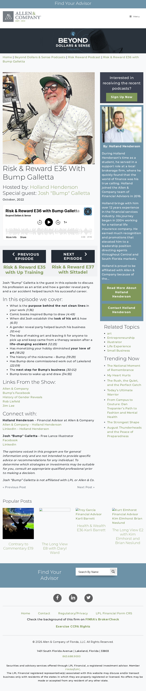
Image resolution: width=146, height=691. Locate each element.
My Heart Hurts (119, 375)
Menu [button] (136, 16)
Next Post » (86, 487)
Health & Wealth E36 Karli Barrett (91, 528)
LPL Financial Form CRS (114, 613)
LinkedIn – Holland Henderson (26, 429)
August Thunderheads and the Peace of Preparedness (124, 432)
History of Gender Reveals (22, 397)
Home (25, 613)
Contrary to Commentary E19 (18, 546)
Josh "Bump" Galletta (64, 193)
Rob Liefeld (11, 401)
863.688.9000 (71, 656)
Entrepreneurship (121, 337)
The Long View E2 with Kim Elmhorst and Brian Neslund (127, 536)
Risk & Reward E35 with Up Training (24, 265)
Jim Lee (9, 405)
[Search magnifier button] (113, 571)
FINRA (69, 669)
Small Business (118, 350)
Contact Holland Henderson (121, 310)
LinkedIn (9, 444)
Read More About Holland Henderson (121, 292)
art (109, 333)
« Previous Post (14, 487)
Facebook (10, 440)
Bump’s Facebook (16, 393)
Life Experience (119, 346)
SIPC (77, 669)
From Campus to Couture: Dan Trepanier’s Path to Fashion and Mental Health (122, 408)
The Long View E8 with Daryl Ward (55, 548)
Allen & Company (16, 388)
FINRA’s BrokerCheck (102, 619)
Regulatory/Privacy (73, 613)
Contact (44, 613)
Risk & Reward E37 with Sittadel (73, 265)
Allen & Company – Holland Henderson (32, 424)
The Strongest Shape (123, 422)
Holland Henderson (54, 187)
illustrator (114, 342)
